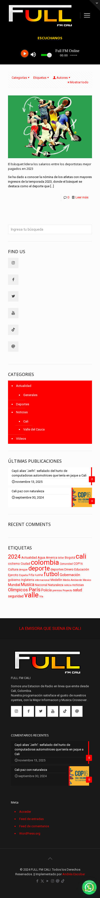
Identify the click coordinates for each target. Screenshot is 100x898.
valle (31, 595)
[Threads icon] (57, 881)
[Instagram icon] (52, 881)
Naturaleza (55, 585)
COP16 (78, 563)
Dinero (69, 569)
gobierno (14, 580)
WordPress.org (29, 833)
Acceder (25, 811)
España (23, 575)
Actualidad (23, 386)
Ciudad (25, 563)
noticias (78, 585)
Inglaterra (27, 580)
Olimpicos (18, 590)
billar (61, 557)
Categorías (19, 77)
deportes (57, 569)
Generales (30, 395)
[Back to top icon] (50, 858)
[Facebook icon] (37, 881)
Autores (62, 77)
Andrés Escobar (73, 874)
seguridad (16, 596)
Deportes (22, 404)
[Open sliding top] (94, 5)
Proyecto (67, 590)
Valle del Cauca (34, 429)
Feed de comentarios (34, 826)
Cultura (13, 569)
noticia (68, 585)
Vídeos (21, 438)
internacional (42, 580)
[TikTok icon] (63, 881)
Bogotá (70, 557)
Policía (46, 590)
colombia (45, 562)
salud (77, 590)
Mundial (14, 585)
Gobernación (70, 575)
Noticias (22, 412)
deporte (39, 568)
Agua (41, 557)
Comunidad (66, 563)
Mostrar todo (79, 82)
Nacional (41, 585)
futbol (51, 574)
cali (81, 556)
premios (57, 590)
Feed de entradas (31, 819)
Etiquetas (39, 77)
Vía (41, 596)
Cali (25, 421)
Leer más (81, 197)
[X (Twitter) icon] (42, 881)
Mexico (87, 580)
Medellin (56, 580)
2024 (14, 557)
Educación (81, 569)
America (51, 557)
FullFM (39, 575)
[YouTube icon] (47, 881)
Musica (27, 584)
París (35, 590)
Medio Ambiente (72, 580)
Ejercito (13, 575)
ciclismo (14, 563)
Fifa (31, 575)
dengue (23, 569)
